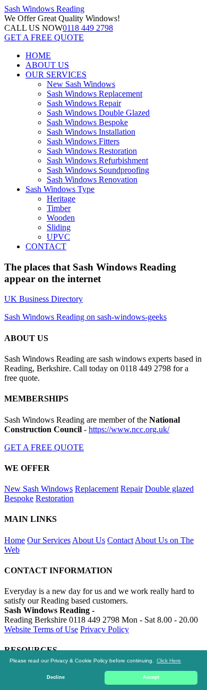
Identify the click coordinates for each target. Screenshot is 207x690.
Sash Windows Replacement (94, 93)
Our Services (49, 540)
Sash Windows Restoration (92, 150)
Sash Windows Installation (91, 131)
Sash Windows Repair (84, 103)
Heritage (61, 198)
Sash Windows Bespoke (87, 122)
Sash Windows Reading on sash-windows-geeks (85, 316)
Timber (59, 208)
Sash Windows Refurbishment (97, 160)
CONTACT (45, 246)
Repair (131, 488)
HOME (38, 55)
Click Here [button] (169, 660)
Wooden (61, 217)
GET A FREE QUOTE (44, 37)
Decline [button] (56, 677)
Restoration (55, 498)
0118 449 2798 (88, 27)
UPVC (58, 236)
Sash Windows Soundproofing (98, 169)
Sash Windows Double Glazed (98, 112)
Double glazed (169, 488)
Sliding (59, 227)
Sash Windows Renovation (92, 179)
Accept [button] (151, 677)
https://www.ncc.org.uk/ (129, 429)
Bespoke (18, 498)
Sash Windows (44, 8)
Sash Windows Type (59, 189)
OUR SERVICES (56, 74)
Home (14, 540)
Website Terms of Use (41, 629)
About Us (88, 540)
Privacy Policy (104, 629)
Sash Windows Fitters (83, 141)
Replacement (96, 488)
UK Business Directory (43, 298)
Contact (120, 540)
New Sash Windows (81, 84)
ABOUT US (47, 64)
